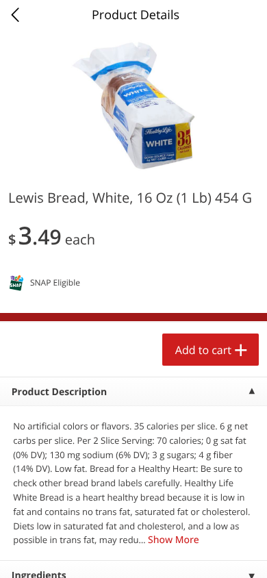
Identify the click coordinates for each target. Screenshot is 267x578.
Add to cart (203, 349)
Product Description (59, 392)
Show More (173, 539)
